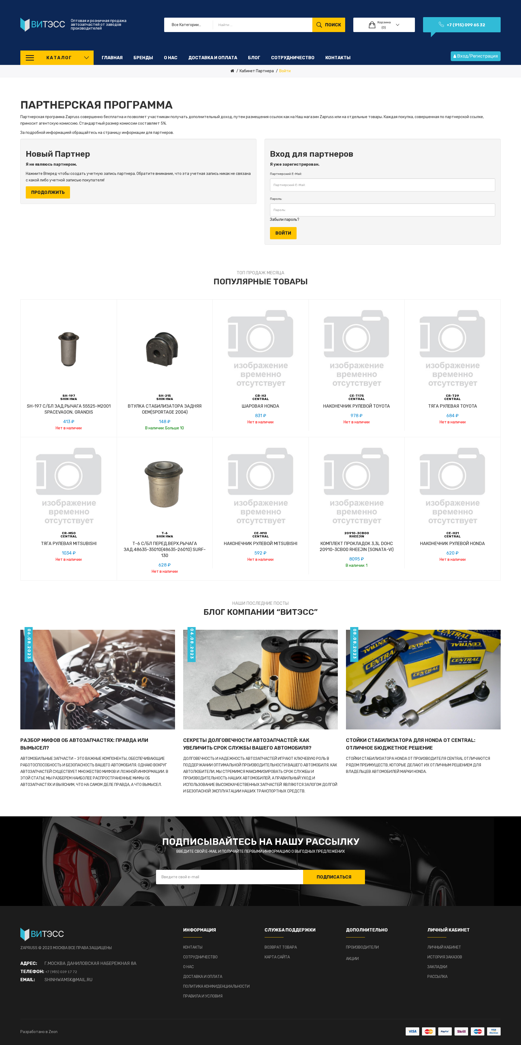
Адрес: (28, 963)
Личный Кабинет (444, 947)
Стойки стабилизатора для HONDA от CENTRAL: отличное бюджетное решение (410, 744)
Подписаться (334, 877)
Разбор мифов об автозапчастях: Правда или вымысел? (84, 744)
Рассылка (437, 976)
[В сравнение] (69, 414)
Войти (285, 71)
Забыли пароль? (284, 219)
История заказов (444, 957)
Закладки (437, 967)
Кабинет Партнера (257, 71)
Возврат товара (281, 947)
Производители (362, 947)
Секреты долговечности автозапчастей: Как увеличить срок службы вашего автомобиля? (247, 744)
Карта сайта (277, 957)
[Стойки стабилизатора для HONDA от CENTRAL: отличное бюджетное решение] (423, 679)
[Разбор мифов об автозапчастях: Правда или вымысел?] (97, 679)
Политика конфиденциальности (216, 986)
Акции (352, 958)
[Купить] (140, 414)
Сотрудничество (200, 957)
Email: (27, 979)
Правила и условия (203, 996)
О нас (188, 967)
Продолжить (48, 192)
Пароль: (276, 199)
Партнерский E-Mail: (286, 174)
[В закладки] (53, 414)
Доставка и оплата (202, 976)
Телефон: (32, 971)
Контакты (192, 947)
